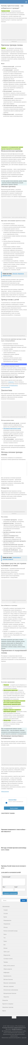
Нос (5, 944)
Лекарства (5, 1000)
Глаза (5, 934)
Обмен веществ (8, 969)
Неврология (5, 791)
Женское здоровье (9, 986)
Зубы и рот (6, 951)
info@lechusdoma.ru (17, 1029)
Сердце (6, 910)
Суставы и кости (8, 958)
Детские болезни (8, 979)
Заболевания (5, 906)
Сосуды (6, 913)
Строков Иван (12, 799)
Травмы (6, 962)
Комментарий (7, 877)
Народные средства (7, 1007)
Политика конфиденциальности (17, 1027)
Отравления (7, 924)
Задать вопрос (14, 808)
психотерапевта (5, 387)
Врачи (4, 1010)
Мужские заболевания (10, 983)
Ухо (5, 937)
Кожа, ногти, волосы (9, 965)
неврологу (11, 382)
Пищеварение (7, 920)
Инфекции (6, 972)
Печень (6, 927)
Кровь (5, 917)
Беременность (7, 976)
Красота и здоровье (7, 1003)
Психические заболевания (11, 990)
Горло (5, 941)
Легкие (5, 948)
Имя (4, 887)
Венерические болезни (10, 993)
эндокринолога (13, 385)
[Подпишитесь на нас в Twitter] (14, 1041)
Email (16, 887)
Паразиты (6, 997)
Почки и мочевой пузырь (11, 931)
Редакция (5, 1027)
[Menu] (26, 2)
